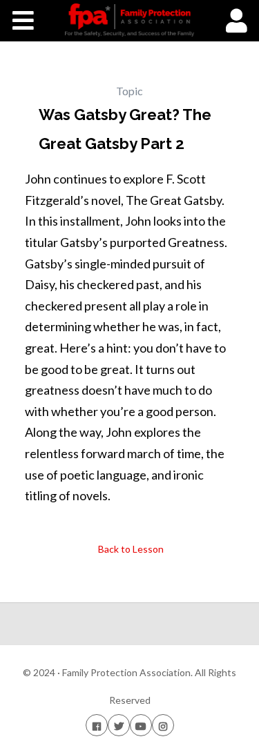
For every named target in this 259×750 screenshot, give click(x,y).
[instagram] (163, 725)
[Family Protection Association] (129, 20)
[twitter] (119, 725)
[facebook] (97, 725)
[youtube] (141, 725)
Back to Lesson (130, 549)
